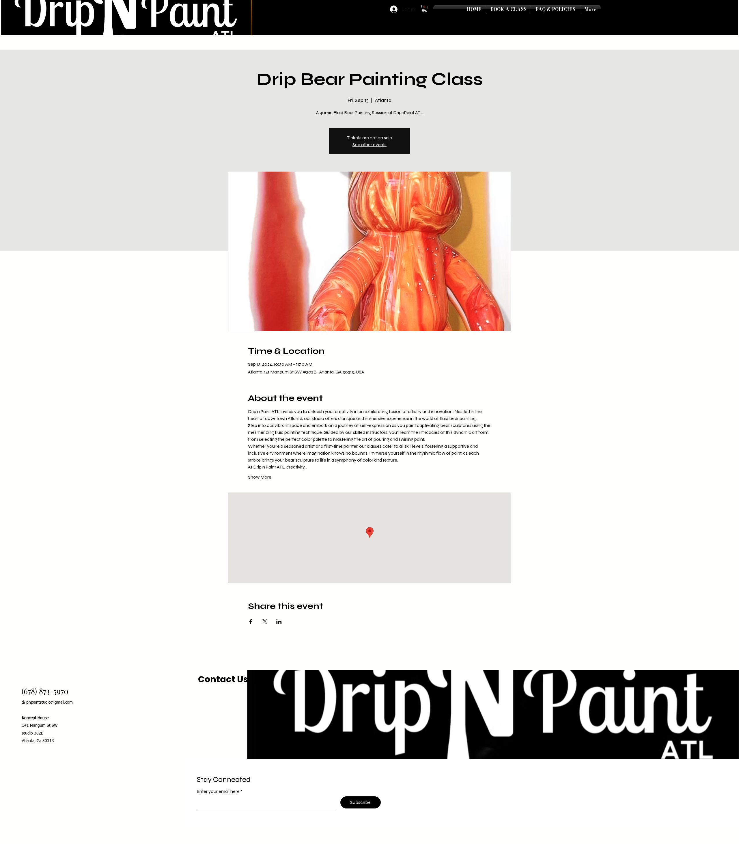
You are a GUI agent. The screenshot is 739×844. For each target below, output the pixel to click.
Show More (259, 477)
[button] (424, 8)
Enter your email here (218, 791)
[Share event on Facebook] (250, 621)
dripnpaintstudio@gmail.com (47, 702)
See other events (369, 144)
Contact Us (224, 679)
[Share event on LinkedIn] (279, 621)
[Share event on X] (265, 621)
